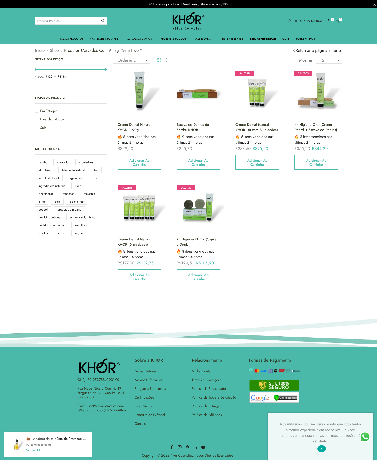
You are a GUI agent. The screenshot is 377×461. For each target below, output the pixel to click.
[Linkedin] (195, 447)
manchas (68, 194)
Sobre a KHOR (305, 39)
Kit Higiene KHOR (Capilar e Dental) (197, 242)
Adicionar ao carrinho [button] (139, 162)
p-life (41, 201)
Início (40, 50)
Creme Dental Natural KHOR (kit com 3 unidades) (256, 127)
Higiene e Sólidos (173, 39)
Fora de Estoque (52, 119)
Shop (54, 50)
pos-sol (43, 209)
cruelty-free (86, 162)
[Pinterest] (187, 447)
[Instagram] (180, 447)
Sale (43, 127)
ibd (96, 178)
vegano (79, 233)
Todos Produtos (71, 39)
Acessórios (203, 39)
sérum (61, 233)
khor (78, 186)
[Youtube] (203, 447)
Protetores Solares (104, 39)
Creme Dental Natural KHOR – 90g (134, 127)
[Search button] (103, 20)
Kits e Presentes (232, 39)
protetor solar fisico (83, 217)
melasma (89, 194)
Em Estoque (48, 111)
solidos (43, 233)
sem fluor (81, 225)
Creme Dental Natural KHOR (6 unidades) (134, 242)
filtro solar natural (73, 170)
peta (57, 201)
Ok (322, 449)
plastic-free (77, 201)
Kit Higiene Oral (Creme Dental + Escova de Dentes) (315, 127)
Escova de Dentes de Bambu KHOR (193, 127)
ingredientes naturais (51, 186)
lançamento (45, 194)
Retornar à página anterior (319, 50)
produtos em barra (69, 209)
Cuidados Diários (139, 39)
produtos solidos (49, 217)
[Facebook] (172, 447)
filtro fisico (45, 170)
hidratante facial (48, 178)
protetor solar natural (51, 225)
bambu (42, 162)
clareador (63, 162)
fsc (96, 170)
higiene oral (76, 178)
